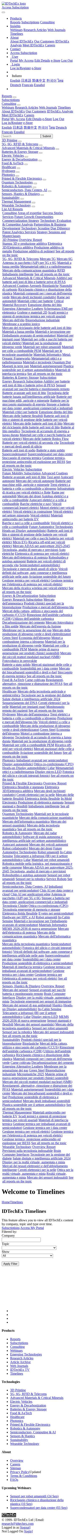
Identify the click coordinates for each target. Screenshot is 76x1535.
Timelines (16, 34)
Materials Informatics (47, 354)
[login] (28, 1531)
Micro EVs (20, 542)
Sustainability (11, 197)
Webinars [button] (8, 107)
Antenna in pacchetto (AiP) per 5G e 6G (29, 263)
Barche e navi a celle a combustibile (26, 523)
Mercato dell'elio (13, 320)
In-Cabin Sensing (49, 1009)
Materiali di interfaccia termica (22, 967)
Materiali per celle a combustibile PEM (38, 349)
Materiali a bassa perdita (18, 331)
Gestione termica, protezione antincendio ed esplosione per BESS (33, 460)
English (15, 80)
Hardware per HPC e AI (18, 917)
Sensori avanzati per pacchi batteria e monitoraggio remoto (35, 387)
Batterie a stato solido (50, 450)
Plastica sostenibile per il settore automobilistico (37, 368)
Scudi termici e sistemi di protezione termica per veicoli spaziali (35, 314)
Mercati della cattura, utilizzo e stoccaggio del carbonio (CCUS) (35, 1045)
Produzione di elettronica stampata (41, 802)
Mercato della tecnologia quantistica (26, 944)
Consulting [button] (9, 103)
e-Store (55, 60)
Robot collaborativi (15, 848)
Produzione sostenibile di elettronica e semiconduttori (37, 963)
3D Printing (9, 140)
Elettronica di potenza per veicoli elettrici (42, 553)
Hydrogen (8, 171)
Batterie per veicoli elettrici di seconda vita (30, 442)
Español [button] (19, 132)
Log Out (67, 60)
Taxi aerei (53, 477)
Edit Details (42, 60)
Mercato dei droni (29, 496)
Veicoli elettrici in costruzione (32, 511)
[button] (16, 18)
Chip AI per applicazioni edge (30, 894)
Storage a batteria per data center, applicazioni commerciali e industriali (37, 406)
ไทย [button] (52, 127)
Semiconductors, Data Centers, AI (24, 190)
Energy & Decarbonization (20, 159)
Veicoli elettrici (40, 515)
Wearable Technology (16, 205)
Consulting (47, 22)
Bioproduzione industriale (42, 320)
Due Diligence (60, 228)
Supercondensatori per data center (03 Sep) (38, 1507)
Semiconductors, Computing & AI (33, 1432)
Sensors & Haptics (22, 1436)
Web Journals (56, 30)
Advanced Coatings (15, 285)
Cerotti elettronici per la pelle (35, 795)
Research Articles (35, 30)
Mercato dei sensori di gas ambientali (27, 1005)
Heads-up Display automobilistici (24, 530)
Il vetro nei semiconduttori (55, 913)
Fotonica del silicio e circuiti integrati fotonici (38, 773)
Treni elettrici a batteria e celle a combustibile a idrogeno (36, 486)
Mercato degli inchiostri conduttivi (33, 297)
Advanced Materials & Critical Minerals (28, 148)
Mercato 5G (48, 259)
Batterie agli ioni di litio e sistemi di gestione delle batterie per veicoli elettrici (35, 419)
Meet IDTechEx (33, 45)
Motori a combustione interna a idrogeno (32, 639)
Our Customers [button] (36, 111)
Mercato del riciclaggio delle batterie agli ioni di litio (36, 328)
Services (8, 217)
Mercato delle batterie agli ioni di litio (37, 423)
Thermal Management (16, 201)
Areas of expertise (30, 213)
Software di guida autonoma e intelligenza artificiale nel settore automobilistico (34, 838)
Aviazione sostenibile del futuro (50, 576)
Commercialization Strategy (20, 220)
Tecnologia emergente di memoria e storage (31, 909)
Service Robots (56, 879)
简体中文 (39, 80)
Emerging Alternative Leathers (22, 308)
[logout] (25, 1527)
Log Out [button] (58, 119)
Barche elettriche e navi (35, 504)
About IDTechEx (21, 41)
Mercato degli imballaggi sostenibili (46, 1101)
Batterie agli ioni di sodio (18, 450)
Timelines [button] (64, 107)
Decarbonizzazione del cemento (23, 622)
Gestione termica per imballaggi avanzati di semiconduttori (36, 969)
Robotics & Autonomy (17, 186)
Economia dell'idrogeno (34, 638)
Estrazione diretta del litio (45, 305)
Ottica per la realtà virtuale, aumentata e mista (37, 1171)
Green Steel (10, 638)
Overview (16, 1460)
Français (27, 85)
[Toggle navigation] (3, 12)
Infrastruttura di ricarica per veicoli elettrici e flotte (38, 490)
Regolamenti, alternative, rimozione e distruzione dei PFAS (33, 682)
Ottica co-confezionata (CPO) (53, 764)
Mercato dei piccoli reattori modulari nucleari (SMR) (36, 655)
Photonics (8, 174)
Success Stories (52, 213)
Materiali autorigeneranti (46, 366)
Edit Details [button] (34, 119)
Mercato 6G (65, 259)
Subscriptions (30, 22)
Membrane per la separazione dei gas (27, 630)
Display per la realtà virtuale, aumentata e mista (33, 1162)
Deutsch (15, 85)
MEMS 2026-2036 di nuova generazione (29, 928)
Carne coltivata (35, 680)
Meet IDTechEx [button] (12, 115)
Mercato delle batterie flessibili (22, 416)
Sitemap (15, 1468)
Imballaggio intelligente (18, 274)
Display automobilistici (17, 764)
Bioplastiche (50, 285)
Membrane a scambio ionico (21, 324)
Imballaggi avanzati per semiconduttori (42, 760)
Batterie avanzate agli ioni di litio (24, 393)
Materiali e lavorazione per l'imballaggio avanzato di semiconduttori (36, 333)
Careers (50, 45)
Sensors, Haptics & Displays (21, 194)
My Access (26, 60)
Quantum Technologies (17, 182)
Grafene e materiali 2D (32, 312)
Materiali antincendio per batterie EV (32, 517)
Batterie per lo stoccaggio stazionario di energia (35, 402)
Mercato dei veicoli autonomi (35, 481)
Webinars (16, 30)
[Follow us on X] (42, 1293)
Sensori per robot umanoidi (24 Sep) (34, 1496)
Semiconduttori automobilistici (39, 565)
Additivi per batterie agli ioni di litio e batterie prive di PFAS (37, 280)
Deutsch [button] (61, 127)
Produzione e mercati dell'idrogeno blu (48, 607)
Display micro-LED (48, 772)
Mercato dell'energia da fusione (40, 626)
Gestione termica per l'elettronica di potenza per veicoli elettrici (37, 582)
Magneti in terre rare (15, 366)
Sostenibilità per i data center (39, 668)
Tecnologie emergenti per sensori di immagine (40, 1001)
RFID (61, 270)
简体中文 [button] (30, 127)
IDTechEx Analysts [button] (60, 111)
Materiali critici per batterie (35, 301)
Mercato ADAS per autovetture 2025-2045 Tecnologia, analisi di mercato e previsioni (36, 548)
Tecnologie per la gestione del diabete (46, 695)
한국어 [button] (43, 127)
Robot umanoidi (48, 852)
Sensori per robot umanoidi (50, 1028)
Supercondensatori (14, 454)
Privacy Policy (20, 1472)
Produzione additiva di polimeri (34, 251)
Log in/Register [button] (12, 123)
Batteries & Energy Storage (20, 152)
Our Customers (44, 41)
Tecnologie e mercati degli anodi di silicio (38, 444)
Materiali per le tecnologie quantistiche (32, 352)
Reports (15, 22)
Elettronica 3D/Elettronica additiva (32, 245)
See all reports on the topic (52, 274)
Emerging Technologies (26, 1354)
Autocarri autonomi (15, 844)
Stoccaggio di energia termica (21, 458)
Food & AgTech (12, 163)
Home (6, 1202)
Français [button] (7, 132)
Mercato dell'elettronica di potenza (25, 557)
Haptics (57, 1005)
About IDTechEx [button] (13, 111)
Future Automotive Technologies (51, 527)
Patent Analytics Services (19, 232)
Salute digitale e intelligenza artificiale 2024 (31, 699)
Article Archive (20, 1362)
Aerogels (35, 285)
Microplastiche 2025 (30, 1074)
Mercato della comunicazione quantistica (29, 270)
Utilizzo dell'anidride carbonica (33, 618)
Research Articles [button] (26, 107)
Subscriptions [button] (11, 100)
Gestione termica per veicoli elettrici (26, 580)
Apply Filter (10, 1263)
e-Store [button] (47, 119)
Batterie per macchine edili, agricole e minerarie (37, 398)
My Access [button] (17, 119)
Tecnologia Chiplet (15, 906)
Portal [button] (6, 119)
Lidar (51, 768)
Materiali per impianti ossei (27, 706)
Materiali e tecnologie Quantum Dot (47, 362)
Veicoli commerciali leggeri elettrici (31, 505)
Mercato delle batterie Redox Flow (46, 439)
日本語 (26, 80)
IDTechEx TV (20, 1369)
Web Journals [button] (48, 107)
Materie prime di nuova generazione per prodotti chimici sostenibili (30, 651)
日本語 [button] (18, 127)
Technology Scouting (35, 228)
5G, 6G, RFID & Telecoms (20, 144)
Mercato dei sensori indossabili (53, 1032)
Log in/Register (20, 68)
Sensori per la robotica (30, 879)
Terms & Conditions (23, 1476)
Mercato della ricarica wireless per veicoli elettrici (35, 588)
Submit (46, 136)
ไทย (60, 80)
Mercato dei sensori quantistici (34, 1024)
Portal (14, 60)
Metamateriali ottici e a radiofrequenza (45, 266)
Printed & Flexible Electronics (22, 178)
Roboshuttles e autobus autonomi (24, 875)
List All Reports (12, 209)
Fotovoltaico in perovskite (19, 661)
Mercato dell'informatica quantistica (26, 821)
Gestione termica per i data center (33, 972)
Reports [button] (7, 96)
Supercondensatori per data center (50, 454)
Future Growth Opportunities (33, 217)
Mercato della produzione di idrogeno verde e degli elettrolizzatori (36, 632)
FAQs (14, 1479)
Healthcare (9, 167)
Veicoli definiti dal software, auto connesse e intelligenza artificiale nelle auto (35, 572)
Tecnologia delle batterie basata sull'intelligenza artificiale (35, 394)
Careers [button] (29, 115)
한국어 (51, 80)
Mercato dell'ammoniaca (33, 714)
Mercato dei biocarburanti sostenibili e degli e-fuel (36, 670)
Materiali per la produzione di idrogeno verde (33, 643)
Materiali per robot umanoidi (42, 347)
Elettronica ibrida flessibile (42, 798)
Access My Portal (32, 1228)
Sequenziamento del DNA (19, 703)
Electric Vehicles (13, 155)
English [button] (7, 127)
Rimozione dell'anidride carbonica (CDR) (38, 1049)
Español (39, 85)
